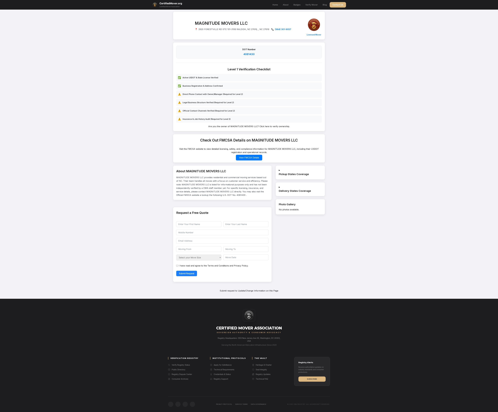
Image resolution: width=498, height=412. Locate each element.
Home (275, 4)
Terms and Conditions (218, 265)
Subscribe (312, 379)
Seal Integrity (261, 369)
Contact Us (338, 4)
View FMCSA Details (249, 157)
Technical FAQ (262, 379)
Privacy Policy (241, 265)
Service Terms (241, 404)
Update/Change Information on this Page (258, 290)
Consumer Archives (180, 379)
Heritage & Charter (264, 365)
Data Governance (258, 404)
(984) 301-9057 (283, 29)
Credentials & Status (222, 374)
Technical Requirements (224, 369)
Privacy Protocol (224, 404)
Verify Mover (311, 4)
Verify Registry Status (181, 365)
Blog (325, 4)
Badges (296, 4)
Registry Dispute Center (182, 374)
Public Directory (178, 369)
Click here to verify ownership (274, 126)
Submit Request (186, 273)
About (286, 4)
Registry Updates (263, 374)
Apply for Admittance (223, 365)
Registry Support (221, 379)
